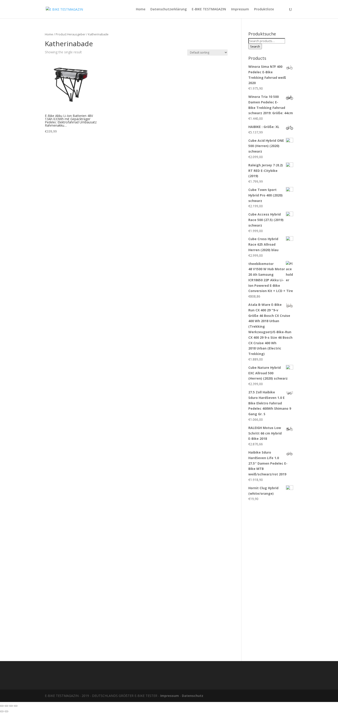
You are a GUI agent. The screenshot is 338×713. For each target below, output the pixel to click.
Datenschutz (192, 695)
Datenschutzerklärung (168, 9)
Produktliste (264, 9)
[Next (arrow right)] (6, 711)
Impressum (240, 9)
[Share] (6, 706)
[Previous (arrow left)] (2, 711)
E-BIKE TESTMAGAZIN (209, 9)
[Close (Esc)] (2, 706)
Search (255, 46)
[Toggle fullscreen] (11, 706)
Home (140, 9)
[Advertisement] (270, 579)
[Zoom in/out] (15, 706)
